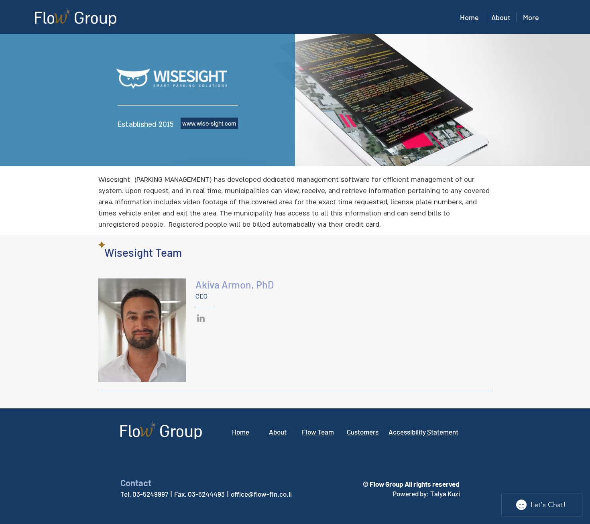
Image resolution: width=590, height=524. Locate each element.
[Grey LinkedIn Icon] (200, 318)
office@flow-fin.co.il (261, 494)
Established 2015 (146, 124)
